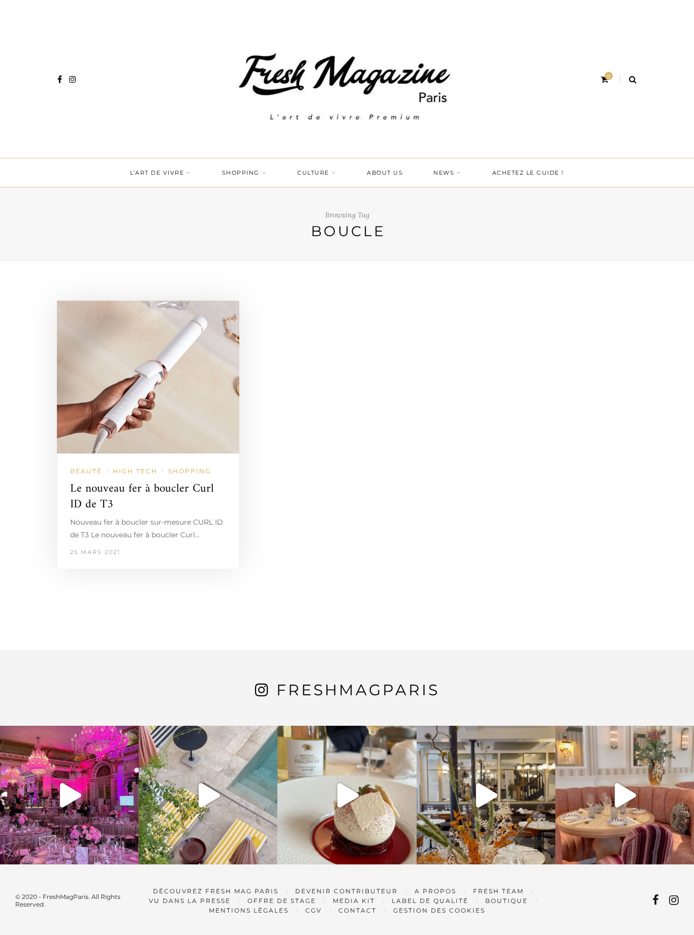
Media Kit (354, 901)
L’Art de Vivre (157, 172)
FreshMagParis (357, 690)
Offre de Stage (281, 901)
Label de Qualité (430, 901)
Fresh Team (498, 891)
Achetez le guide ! (528, 172)
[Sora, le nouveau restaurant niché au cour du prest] (624, 795)
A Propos (435, 891)
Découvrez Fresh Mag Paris (215, 891)
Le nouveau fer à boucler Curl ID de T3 (142, 496)
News (443, 172)
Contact (357, 910)
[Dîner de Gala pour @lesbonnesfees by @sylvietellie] (69, 795)
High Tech (135, 471)
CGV (313, 910)
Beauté (86, 471)
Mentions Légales (249, 910)
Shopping (241, 172)
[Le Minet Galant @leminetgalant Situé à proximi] (486, 795)
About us (385, 172)
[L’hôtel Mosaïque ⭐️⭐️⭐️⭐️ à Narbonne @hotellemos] (208, 795)
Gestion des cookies (439, 910)
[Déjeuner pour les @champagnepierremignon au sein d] (346, 795)
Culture (313, 172)
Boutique (506, 901)
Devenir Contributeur (346, 891)
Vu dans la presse (190, 901)
